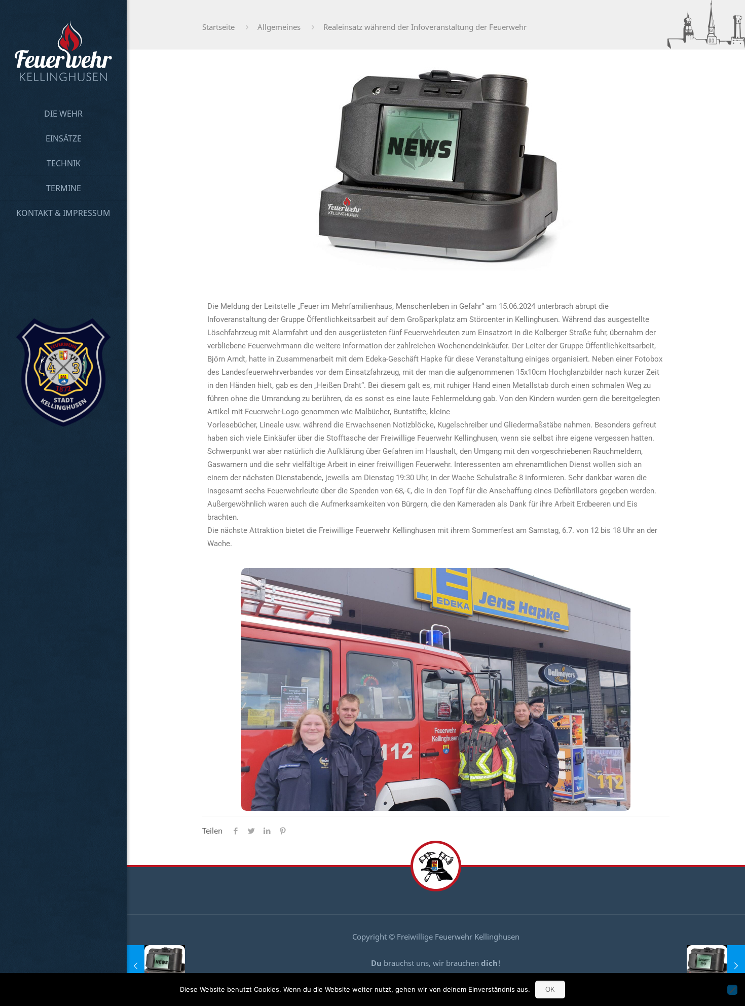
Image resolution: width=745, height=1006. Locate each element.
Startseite (218, 27)
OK (550, 989)
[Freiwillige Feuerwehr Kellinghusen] (63, 51)
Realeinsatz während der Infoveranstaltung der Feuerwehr (425, 27)
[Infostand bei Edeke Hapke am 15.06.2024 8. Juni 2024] (156, 965)
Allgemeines (279, 27)
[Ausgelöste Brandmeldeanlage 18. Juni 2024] (716, 965)
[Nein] (732, 990)
